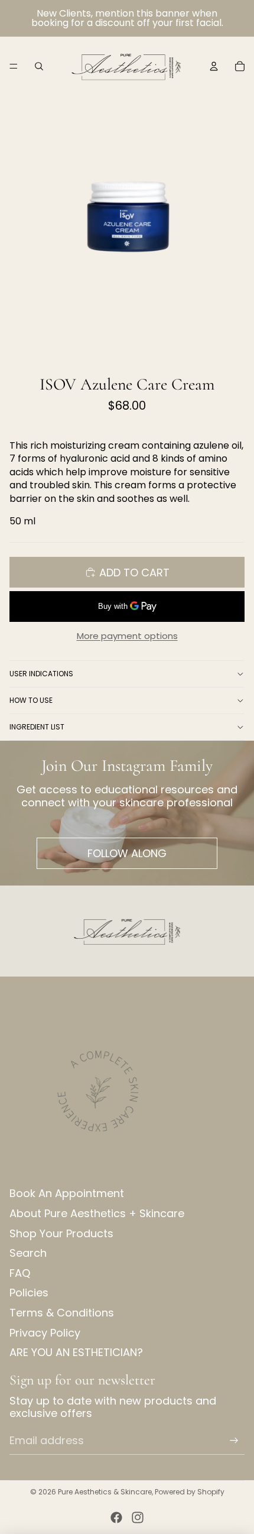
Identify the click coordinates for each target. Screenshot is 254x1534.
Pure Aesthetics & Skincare (105, 1492)
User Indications (41, 674)
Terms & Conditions (61, 1312)
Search (28, 1253)
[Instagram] (138, 1517)
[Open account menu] (214, 66)
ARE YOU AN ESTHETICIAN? (76, 1352)
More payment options (127, 636)
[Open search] (39, 66)
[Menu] (13, 66)
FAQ (19, 1273)
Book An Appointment (66, 1193)
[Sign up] (234, 1440)
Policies (28, 1292)
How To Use (31, 700)
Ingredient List (36, 727)
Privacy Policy (44, 1332)
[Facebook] (116, 1517)
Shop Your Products (61, 1233)
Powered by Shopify (189, 1492)
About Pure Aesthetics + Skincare (96, 1213)
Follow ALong (127, 853)
